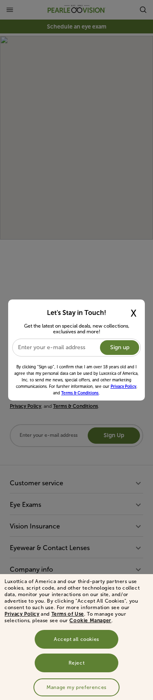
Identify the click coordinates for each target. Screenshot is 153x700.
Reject (77, 663)
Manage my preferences (76, 687)
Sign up (119, 347)
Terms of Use (67, 614)
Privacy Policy (21, 614)
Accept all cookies (76, 639)
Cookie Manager (90, 620)
